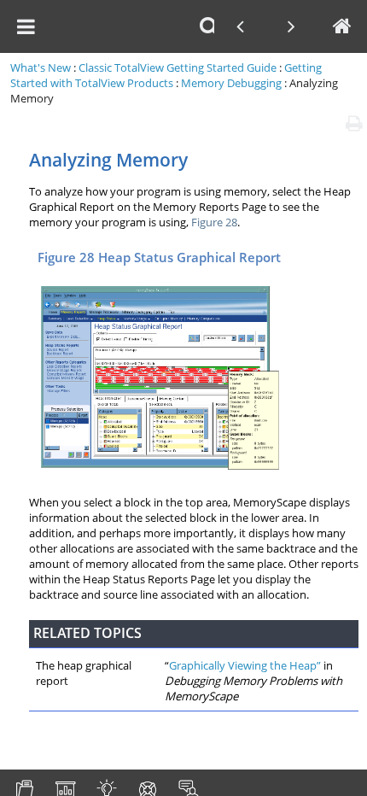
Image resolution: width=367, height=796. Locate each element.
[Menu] (25, 26)
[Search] (209, 26)
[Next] (291, 26)
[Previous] (239, 26)
